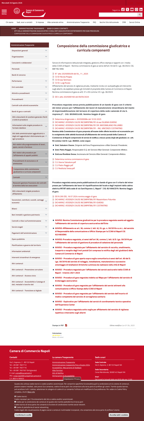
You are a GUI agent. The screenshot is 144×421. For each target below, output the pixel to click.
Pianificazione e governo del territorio (26, 245)
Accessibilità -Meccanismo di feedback (66, 367)
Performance (17, 81)
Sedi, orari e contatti (24, 22)
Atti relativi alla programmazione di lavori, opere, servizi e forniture (29, 145)
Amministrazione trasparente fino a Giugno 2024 (71, 365)
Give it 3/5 (57, 335)
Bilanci (14, 208)
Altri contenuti (17, 263)
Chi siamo (9, 22)
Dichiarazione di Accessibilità (63, 375)
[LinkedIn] (141, 10)
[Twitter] (128, 10)
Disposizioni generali (20, 50)
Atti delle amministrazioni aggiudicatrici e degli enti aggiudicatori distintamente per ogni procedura (56, 31)
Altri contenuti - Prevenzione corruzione (27, 269)
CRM (124, 22)
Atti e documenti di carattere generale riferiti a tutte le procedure (29, 118)
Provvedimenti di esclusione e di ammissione (25, 162)
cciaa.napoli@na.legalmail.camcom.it (27, 375)
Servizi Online (134, 22)
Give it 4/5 (59, 335)
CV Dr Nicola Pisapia (63, 76)
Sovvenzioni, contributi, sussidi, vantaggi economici (28, 201)
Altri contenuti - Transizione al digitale (27, 290)
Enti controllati (17, 87)
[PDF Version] (66, 325)
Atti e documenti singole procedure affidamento (26, 192)
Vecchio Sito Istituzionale (109, 22)
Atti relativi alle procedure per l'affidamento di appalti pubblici (25, 154)
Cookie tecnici (21, 396)
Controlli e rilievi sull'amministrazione (26, 220)
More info (31, 392)
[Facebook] (123, 10)
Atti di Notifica (57, 373)
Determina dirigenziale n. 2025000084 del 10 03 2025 (78, 119)
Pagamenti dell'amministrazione (24, 233)
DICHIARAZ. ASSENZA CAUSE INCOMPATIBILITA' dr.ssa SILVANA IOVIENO (86, 122)
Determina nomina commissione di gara (72, 159)
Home (13, 28)
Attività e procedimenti (21, 93)
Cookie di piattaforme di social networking (32, 407)
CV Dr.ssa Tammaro (63, 79)
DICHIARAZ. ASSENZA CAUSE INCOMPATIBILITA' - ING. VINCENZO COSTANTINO (88, 128)
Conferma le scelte (23, 415)
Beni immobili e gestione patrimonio (26, 214)
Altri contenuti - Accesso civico (24, 275)
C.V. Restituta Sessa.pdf (65, 168)
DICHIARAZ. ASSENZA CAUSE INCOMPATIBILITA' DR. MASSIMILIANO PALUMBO (89, 125)
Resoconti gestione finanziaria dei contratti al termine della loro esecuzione (29, 184)
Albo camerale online (55, 22)
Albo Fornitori (57, 370)
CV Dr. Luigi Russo (62, 82)
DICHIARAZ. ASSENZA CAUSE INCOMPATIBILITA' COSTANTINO (81, 205)
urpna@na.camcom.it (23, 373)
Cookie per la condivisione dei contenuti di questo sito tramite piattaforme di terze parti (49, 401)
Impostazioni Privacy (72, 379)
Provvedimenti (17, 99)
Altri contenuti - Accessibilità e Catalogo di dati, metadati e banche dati (28, 283)
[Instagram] (137, 10)
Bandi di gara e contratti (57, 28)
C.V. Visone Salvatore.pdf (65, 162)
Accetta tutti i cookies (119, 415)
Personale (15, 68)
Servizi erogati (17, 227)
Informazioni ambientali (21, 251)
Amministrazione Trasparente (78, 22)
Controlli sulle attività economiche (25, 105)
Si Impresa (40, 22)
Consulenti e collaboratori (22, 62)
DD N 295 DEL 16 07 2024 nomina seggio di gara (76, 196)
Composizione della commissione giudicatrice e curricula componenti (27, 170)
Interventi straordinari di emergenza (26, 257)
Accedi (130, 2)
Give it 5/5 (61, 335)
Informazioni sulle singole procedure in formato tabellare (27, 126)
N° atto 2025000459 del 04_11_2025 (71, 73)
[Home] (30, 12)
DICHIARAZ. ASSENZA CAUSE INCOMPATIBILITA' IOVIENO (79, 202)
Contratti (16, 177)
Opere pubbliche (18, 239)
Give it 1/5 (53, 335)
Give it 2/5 (55, 335)
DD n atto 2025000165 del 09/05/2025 (72, 96)
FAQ (94, 22)
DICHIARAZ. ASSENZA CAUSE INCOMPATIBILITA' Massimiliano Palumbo (85, 199)
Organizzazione (18, 56)
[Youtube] (132, 10)
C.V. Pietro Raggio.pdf (64, 165)
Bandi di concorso (19, 75)
